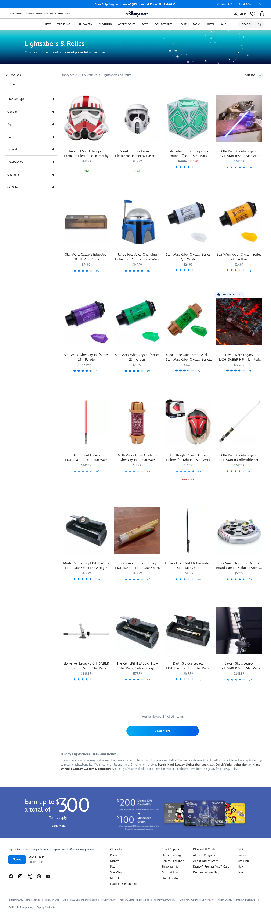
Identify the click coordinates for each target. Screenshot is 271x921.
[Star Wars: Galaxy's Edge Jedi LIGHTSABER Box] (86, 221)
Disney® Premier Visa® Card (39, 14)
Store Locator (64, 14)
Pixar (113, 866)
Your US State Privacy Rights (135, 899)
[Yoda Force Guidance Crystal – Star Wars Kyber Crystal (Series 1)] (188, 321)
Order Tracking (171, 855)
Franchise (13, 149)
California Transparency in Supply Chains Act (32, 907)
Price (10, 137)
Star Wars (116, 872)
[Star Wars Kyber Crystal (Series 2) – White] (188, 221)
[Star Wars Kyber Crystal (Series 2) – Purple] (86, 321)
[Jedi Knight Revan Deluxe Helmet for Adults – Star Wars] (188, 422)
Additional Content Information (80, 899)
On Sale (12, 187)
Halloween (84, 24)
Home (183, 24)
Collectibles (163, 24)
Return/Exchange (173, 861)
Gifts (210, 24)
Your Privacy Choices (165, 900)
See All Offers (245, 4)
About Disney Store (205, 861)
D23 (240, 849)
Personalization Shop (206, 872)
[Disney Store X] (29, 876)
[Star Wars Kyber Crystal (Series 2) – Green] (137, 321)
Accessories (126, 24)
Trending (63, 24)
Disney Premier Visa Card (211, 866)
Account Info (170, 872)
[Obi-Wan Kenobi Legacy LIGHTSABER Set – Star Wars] (239, 118)
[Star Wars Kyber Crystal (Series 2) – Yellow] (239, 221)
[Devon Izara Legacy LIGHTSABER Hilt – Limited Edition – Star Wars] (239, 321)
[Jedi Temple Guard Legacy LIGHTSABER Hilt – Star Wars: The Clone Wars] (137, 530)
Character (13, 174)
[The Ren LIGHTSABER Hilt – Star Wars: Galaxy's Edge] (137, 630)
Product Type (15, 99)
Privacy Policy (36, 862)
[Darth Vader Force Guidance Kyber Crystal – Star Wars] (137, 422)
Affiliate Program (204, 855)
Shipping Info (170, 866)
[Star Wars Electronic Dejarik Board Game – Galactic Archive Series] (239, 530)
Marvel (114, 878)
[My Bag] (262, 13)
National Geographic (123, 884)
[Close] (259, 5)
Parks (197, 24)
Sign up (17, 859)
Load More (162, 731)
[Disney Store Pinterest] (38, 876)
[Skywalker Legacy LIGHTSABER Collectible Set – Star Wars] (86, 630)
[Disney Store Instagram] (20, 876)
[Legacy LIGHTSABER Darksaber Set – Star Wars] (188, 530)
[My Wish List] (252, 13)
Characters (117, 849)
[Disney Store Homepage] (136, 14)
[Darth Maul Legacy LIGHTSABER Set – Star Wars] (86, 422)
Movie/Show (15, 162)
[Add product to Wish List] (107, 91)
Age (9, 124)
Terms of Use (52, 899)
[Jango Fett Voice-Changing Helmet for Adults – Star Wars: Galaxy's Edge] (137, 221)
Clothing (105, 24)
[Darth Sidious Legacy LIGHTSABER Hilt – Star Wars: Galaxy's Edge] (188, 630)
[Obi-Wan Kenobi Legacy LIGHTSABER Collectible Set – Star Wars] (239, 422)
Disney (114, 861)
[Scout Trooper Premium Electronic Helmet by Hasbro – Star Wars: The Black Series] (137, 118)
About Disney (225, 899)
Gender (12, 111)
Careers (242, 855)
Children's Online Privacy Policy (196, 899)
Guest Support (15, 14)
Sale (223, 24)
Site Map (243, 861)
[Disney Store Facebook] (11, 876)
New (48, 24)
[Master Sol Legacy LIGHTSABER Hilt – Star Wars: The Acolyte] (86, 530)
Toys (145, 24)
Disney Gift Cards (204, 849)
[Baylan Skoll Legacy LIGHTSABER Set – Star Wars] (239, 630)
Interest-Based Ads (246, 899)
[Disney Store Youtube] (48, 876)
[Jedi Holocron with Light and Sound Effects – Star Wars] (188, 118)
